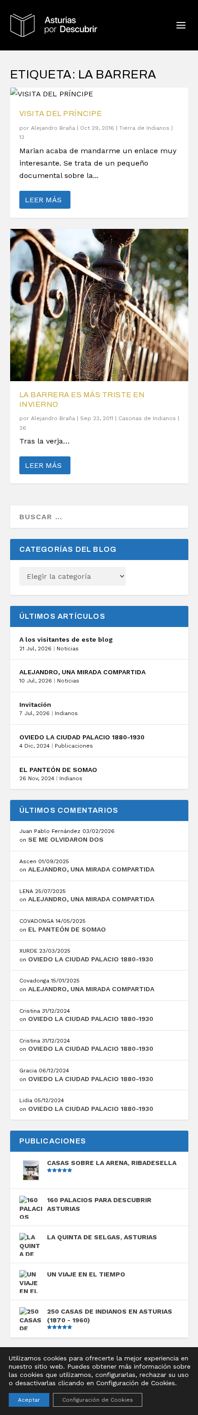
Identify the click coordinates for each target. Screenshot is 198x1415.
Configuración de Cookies (97, 1400)
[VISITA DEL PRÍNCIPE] (99, 94)
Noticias (68, 648)
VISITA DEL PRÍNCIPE (60, 113)
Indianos (66, 713)
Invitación (35, 704)
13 (22, 137)
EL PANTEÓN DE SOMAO (58, 769)
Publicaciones (74, 746)
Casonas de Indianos (147, 418)
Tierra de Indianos (144, 128)
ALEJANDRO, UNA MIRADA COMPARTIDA (82, 672)
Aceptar (29, 1400)
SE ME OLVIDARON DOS (66, 839)
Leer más (43, 199)
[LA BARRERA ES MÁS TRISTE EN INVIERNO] (99, 305)
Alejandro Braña (53, 128)
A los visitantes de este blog (66, 639)
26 (23, 428)
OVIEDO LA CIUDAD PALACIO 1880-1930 (82, 737)
